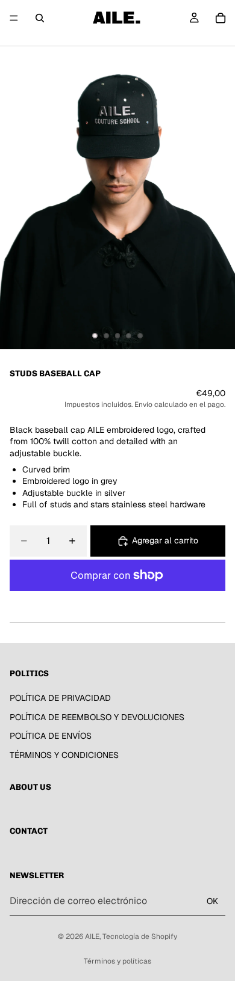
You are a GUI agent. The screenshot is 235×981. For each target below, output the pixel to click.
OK (212, 901)
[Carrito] (220, 18)
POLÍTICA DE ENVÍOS (51, 735)
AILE (92, 936)
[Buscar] (40, 18)
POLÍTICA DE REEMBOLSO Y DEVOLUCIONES (97, 717)
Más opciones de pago (117, 602)
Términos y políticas (117, 961)
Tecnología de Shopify (139, 936)
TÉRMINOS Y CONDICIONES (64, 755)
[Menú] (14, 18)
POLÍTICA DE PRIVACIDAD (60, 697)
